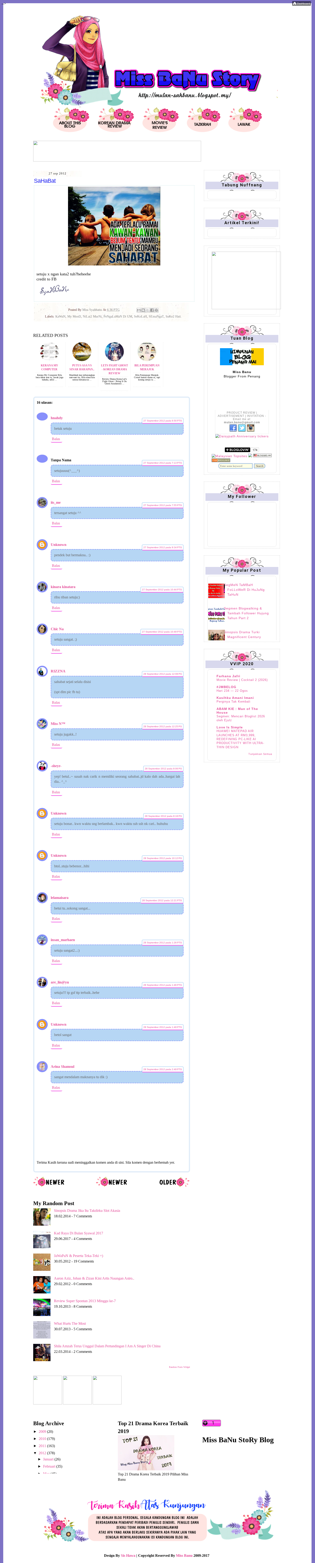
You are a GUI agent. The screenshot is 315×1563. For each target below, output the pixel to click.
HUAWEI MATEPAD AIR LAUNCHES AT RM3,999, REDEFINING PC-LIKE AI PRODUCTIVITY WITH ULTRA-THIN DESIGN (240, 739)
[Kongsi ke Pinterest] (156, 310)
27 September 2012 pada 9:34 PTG (162, 547)
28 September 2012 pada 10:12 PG (162, 858)
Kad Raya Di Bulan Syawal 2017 (78, 1233)
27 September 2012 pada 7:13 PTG (162, 463)
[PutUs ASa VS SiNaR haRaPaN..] (81, 360)
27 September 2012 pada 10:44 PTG (162, 589)
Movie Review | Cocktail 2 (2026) (242, 680)
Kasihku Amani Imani (235, 698)
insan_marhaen (63, 940)
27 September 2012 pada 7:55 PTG (162, 505)
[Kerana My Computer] (49, 360)
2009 (43, 1431)
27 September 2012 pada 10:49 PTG (162, 631)
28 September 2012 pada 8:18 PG (163, 816)
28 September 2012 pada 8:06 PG (163, 768)
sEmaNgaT (156, 316)
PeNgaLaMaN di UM (118, 316)
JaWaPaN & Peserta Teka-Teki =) (78, 1256)
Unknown (58, 545)
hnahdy (57, 418)
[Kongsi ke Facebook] (152, 310)
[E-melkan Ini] (139, 310)
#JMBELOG (226, 687)
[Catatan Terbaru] (49, 1186)
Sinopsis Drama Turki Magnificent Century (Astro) (242, 637)
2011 (43, 1446)
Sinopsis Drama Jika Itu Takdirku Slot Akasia (87, 1211)
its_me (56, 502)
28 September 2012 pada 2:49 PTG (162, 1069)
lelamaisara (59, 898)
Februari (49, 1466)
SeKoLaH (140, 316)
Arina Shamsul (62, 1066)
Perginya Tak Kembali (233, 701)
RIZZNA (58, 671)
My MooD (74, 316)
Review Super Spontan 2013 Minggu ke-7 (85, 1301)
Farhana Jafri (228, 676)
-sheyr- (56, 766)
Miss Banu (184, 1555)
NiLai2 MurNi (92, 316)
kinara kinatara (63, 587)
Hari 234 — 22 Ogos (232, 690)
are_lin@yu (60, 982)
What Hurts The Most (70, 1323)
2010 (43, 1439)
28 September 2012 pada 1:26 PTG (162, 942)
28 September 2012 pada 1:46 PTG (162, 985)
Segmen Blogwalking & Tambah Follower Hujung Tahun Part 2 (246, 613)
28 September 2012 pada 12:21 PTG (162, 900)
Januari (48, 1459)
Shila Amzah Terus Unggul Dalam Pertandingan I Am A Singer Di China (107, 1346)
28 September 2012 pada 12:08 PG (162, 674)
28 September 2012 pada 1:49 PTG (162, 1027)
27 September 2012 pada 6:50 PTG (162, 420)
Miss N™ (58, 724)
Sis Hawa (128, 1555)
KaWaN (60, 316)
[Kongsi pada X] (147, 310)
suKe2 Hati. (174, 316)
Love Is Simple (230, 727)
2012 (43, 1453)
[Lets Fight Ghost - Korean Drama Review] (114, 360)
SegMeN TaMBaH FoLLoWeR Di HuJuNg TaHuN (244, 589)
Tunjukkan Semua (260, 754)
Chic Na (57, 629)
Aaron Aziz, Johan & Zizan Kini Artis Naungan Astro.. (94, 1278)
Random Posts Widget (179, 1367)
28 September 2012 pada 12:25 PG (162, 726)
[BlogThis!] (143, 310)
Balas (56, 439)
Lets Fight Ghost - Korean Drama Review (114, 369)
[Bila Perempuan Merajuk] (146, 360)
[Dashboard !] (301, 4)
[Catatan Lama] (174, 1186)
